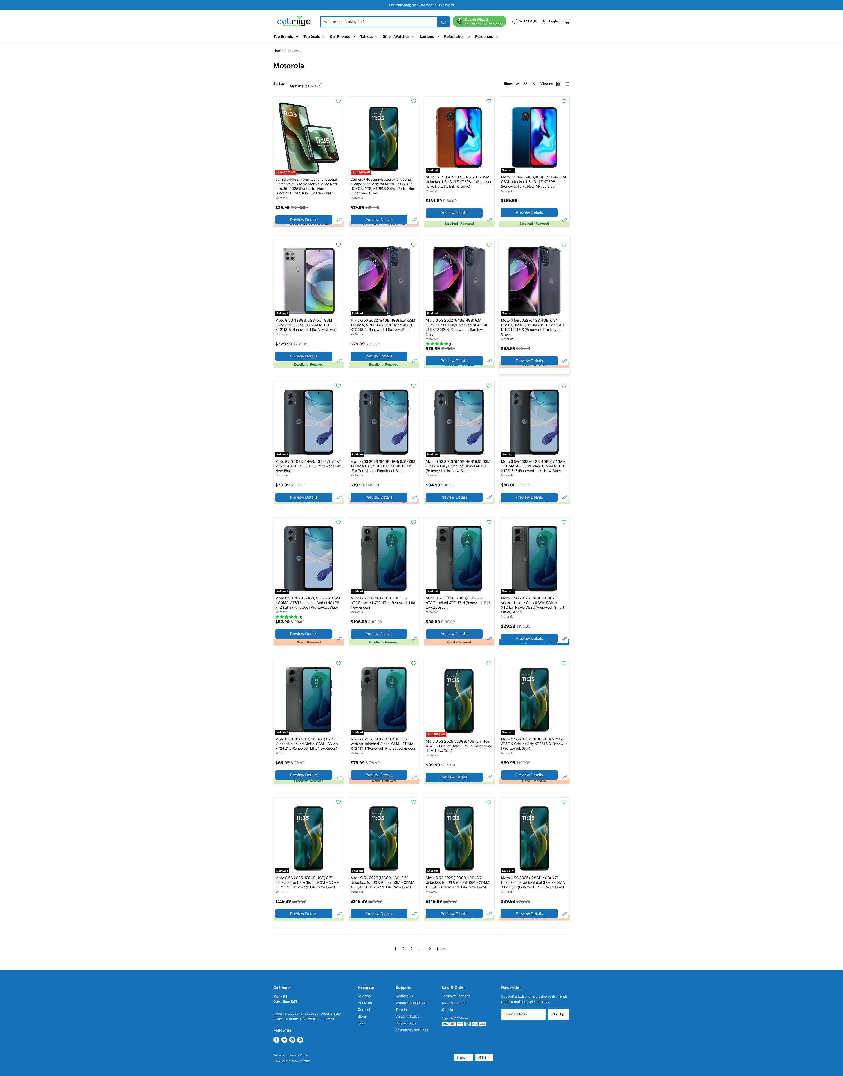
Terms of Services (456, 996)
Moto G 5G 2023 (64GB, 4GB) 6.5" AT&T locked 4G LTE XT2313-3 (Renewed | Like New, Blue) (308, 466)
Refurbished (454, 36)
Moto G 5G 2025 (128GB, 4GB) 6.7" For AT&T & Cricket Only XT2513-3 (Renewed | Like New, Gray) (459, 746)
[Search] (443, 22)
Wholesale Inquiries (411, 1003)
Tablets (366, 36)
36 (525, 83)
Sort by (279, 84)
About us (365, 1003)
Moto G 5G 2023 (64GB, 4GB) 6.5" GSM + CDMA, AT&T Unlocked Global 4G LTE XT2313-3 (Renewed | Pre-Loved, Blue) (307, 603)
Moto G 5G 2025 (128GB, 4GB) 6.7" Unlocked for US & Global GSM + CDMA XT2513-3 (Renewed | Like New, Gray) (383, 882)
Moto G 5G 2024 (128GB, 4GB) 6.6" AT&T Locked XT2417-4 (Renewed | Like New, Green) (383, 603)
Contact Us (404, 996)
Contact (364, 1010)
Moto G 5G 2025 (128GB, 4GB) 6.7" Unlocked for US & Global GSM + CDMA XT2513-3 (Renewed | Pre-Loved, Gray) (533, 882)
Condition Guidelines (412, 1030)
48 (533, 83)
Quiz (361, 1023)
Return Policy (406, 1023)
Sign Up (558, 1014)
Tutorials (402, 1010)
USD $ (482, 1057)
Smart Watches (396, 36)
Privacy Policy (298, 1055)
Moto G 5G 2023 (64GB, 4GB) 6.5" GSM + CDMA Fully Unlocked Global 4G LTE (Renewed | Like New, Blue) (458, 466)
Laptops (427, 36)
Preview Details (303, 220)
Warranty (279, 1055)
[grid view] (558, 84)
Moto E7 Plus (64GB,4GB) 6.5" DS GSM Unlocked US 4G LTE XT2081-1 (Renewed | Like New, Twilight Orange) (459, 182)
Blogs (362, 1016)
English (461, 1057)
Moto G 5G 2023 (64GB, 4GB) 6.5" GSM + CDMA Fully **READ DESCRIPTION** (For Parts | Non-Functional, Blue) (383, 466)
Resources (484, 36)
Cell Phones (340, 36)
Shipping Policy (407, 1016)
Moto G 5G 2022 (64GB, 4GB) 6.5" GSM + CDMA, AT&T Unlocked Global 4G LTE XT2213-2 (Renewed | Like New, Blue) (383, 325)
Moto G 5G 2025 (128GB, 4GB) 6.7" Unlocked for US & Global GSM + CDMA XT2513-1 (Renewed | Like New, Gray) (307, 882)
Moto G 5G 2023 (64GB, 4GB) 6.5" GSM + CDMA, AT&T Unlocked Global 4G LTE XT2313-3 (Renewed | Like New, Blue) (533, 466)
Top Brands (284, 36)
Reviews (364, 996)
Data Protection (454, 1003)
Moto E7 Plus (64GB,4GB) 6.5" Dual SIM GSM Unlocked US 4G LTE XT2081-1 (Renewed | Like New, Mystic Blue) (533, 182)
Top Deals (311, 36)
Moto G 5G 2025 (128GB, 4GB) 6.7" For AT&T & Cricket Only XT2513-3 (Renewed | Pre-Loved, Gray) (534, 744)
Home (278, 51)
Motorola (281, 198)
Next (441, 949)
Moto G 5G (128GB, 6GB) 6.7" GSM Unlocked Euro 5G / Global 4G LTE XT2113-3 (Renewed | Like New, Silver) (306, 325)
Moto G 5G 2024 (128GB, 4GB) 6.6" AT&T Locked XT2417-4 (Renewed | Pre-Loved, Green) (458, 603)
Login (553, 21)
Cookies (448, 1010)
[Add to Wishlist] (338, 101)
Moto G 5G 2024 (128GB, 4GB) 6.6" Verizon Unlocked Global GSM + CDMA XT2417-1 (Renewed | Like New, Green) (306, 744)
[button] (339, 220)
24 (518, 83)
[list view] (567, 84)
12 (429, 949)
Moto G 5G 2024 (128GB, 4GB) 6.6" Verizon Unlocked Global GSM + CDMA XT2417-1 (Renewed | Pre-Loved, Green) (383, 744)
